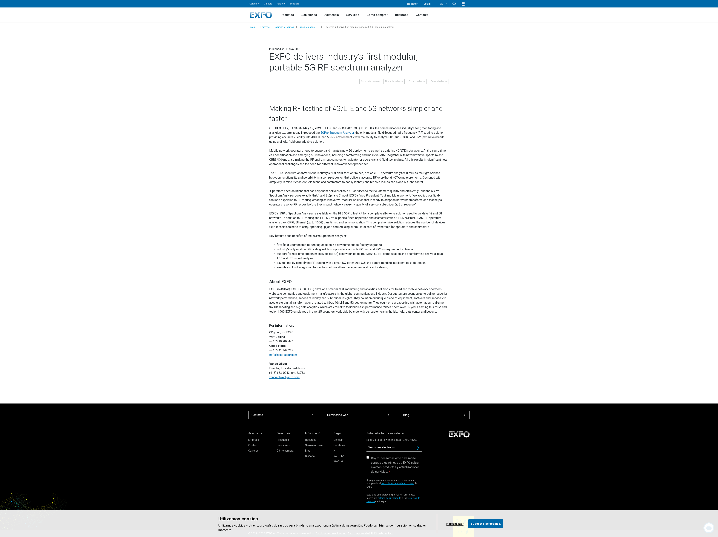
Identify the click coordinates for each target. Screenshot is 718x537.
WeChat (338, 461)
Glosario (310, 456)
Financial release (394, 81)
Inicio (252, 27)
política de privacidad (389, 498)
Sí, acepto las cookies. (486, 523)
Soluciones (309, 15)
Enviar (418, 447)
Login (427, 3)
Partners (281, 3)
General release (439, 81)
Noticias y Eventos (284, 27)
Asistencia (331, 15)
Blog (307, 450)
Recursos (401, 15)
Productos (287, 15)
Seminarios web (314, 445)
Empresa (265, 27)
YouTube (339, 456)
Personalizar (454, 523)
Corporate (254, 3)
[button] (454, 3)
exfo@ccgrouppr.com (283, 355)
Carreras (253, 450)
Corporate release (370, 81)
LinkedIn (338, 439)
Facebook (339, 445)
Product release (417, 81)
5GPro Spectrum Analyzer (337, 132)
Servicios (352, 15)
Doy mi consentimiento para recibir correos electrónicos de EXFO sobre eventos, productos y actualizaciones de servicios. (395, 464)
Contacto (422, 15)
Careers (268, 3)
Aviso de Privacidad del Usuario (397, 483)
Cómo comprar (377, 15)
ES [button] (441, 3)
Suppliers (294, 3)
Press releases (307, 27)
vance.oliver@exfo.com (284, 377)
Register (412, 3)
